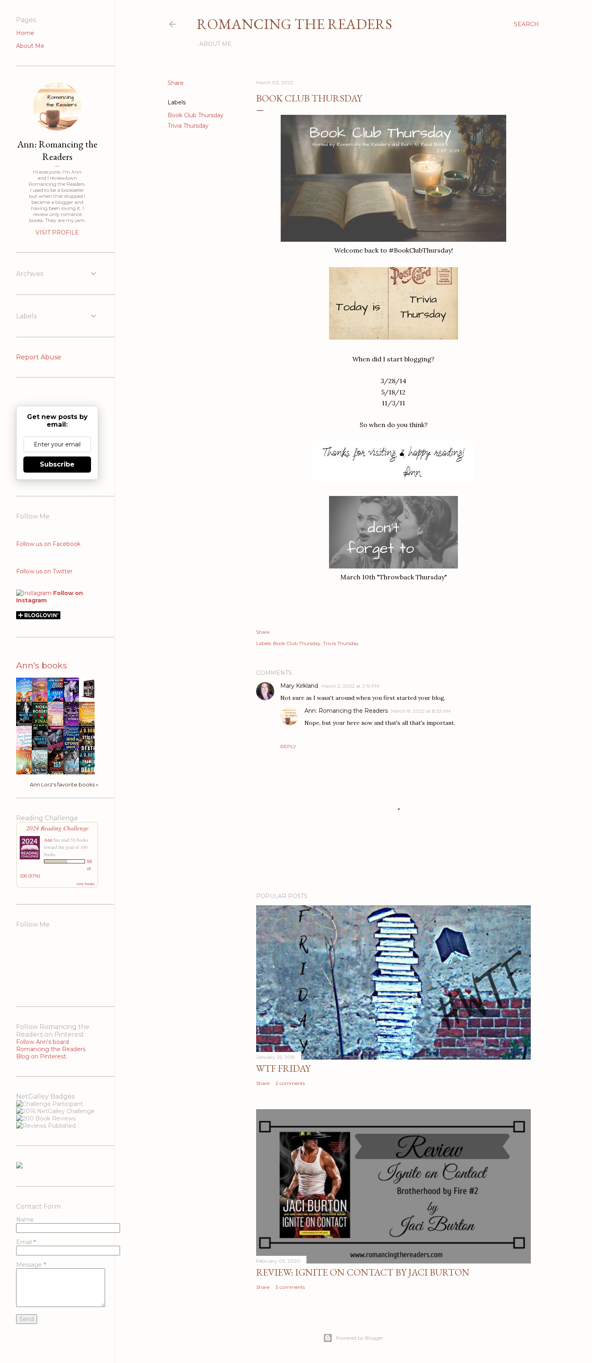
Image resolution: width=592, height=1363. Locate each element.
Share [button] (176, 83)
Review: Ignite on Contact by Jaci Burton (363, 1272)
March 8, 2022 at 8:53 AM (421, 711)
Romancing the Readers (294, 24)
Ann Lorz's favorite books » (64, 785)
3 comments (290, 1287)
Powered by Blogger (359, 1338)
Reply (288, 746)
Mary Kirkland (299, 685)
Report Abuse (38, 357)
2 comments (290, 1083)
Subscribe (57, 464)
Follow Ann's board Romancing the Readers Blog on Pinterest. (50, 1049)
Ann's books (41, 665)
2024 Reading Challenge (57, 828)
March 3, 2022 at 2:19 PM (350, 686)
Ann (48, 839)
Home (25, 33)
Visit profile (57, 232)
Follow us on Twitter (44, 571)
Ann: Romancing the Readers (346, 710)
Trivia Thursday (188, 125)
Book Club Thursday (196, 115)
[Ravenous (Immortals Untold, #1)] (89, 698)
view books (85, 883)
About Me (215, 44)
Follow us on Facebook (48, 544)
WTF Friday (283, 1068)
